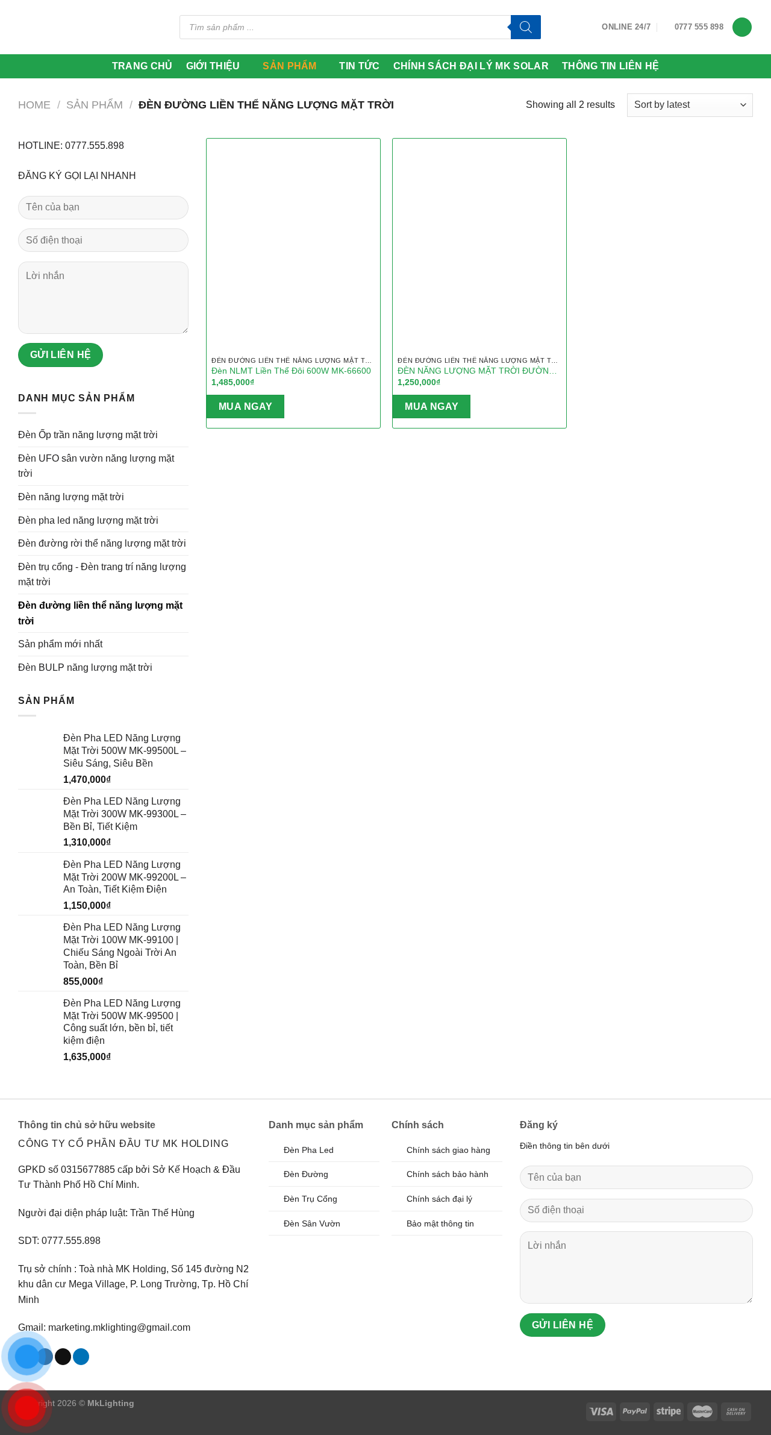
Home (34, 104)
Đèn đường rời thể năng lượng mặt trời (102, 543)
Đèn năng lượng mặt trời (71, 497)
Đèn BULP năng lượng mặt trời (85, 667)
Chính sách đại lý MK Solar (471, 66)
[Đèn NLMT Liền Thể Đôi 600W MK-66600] (293, 243)
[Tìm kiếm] (526, 27)
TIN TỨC (359, 66)
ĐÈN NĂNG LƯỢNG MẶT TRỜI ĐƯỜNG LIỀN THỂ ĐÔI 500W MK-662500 (476, 371)
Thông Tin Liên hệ (610, 66)
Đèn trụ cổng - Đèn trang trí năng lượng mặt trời (102, 575)
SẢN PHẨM (290, 66)
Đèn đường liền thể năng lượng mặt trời (100, 613)
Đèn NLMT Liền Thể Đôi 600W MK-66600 (291, 370)
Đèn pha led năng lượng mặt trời (88, 520)
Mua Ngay (246, 406)
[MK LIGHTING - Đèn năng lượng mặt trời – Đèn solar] (64, 27)
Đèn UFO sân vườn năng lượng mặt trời (96, 466)
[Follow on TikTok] (63, 1356)
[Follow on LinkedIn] (81, 1356)
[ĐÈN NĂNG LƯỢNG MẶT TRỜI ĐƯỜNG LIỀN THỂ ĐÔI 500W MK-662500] (479, 243)
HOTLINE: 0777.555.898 (71, 145)
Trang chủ (142, 66)
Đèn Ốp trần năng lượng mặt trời (88, 435)
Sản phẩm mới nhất (60, 644)
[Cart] (742, 27)
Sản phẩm (94, 104)
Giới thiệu (213, 66)
